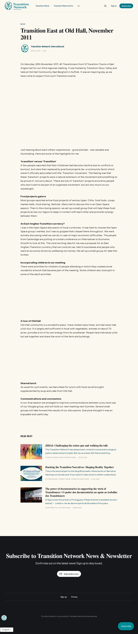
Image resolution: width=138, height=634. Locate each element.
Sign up (64, 597)
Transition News (42, 6)
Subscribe (126, 6)
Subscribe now (71, 574)
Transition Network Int (63, 6)
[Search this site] (105, 6)
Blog (22, 24)
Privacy (74, 597)
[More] (79, 6)
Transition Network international (47, 46)
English (5, 629)
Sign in (114, 6)
